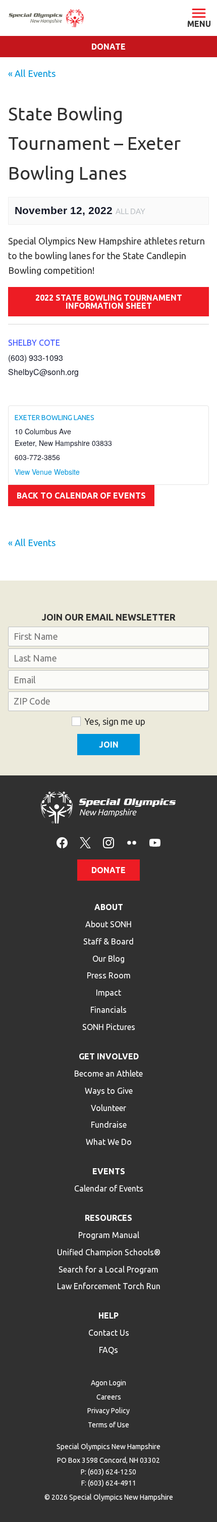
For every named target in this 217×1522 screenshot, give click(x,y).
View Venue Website (47, 472)
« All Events (32, 73)
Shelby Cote (34, 342)
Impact (108, 992)
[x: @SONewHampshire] (85, 842)
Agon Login (108, 1383)
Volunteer (108, 1108)
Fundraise (109, 1124)
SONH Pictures (108, 1027)
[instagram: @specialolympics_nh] (108, 842)
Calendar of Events (108, 1188)
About (108, 907)
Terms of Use (108, 1425)
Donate (108, 46)
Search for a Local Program (108, 1269)
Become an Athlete (108, 1073)
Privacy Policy (108, 1411)
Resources (108, 1217)
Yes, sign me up (114, 721)
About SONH (108, 924)
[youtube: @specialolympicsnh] (154, 842)
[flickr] (131, 842)
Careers (108, 1397)
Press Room (109, 975)
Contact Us (108, 1332)
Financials (108, 1009)
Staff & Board (108, 941)
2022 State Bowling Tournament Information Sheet (108, 301)
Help (108, 1315)
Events (108, 1171)
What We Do (109, 1141)
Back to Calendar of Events (81, 495)
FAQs (108, 1349)
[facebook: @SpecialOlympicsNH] (62, 842)
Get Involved (109, 1056)
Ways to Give (109, 1090)
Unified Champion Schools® (108, 1252)
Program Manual (108, 1235)
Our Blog (108, 958)
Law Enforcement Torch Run (108, 1286)
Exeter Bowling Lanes (54, 418)
